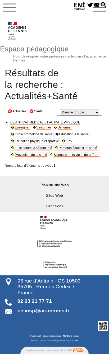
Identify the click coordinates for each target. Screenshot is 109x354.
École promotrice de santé (33, 134)
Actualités (19, 111)
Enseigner (22, 127)
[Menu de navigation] (9, 7)
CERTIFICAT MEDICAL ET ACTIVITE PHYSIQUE (45, 122)
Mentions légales (71, 335)
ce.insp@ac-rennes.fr (43, 310)
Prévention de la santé (31, 155)
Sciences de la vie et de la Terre (76, 155)
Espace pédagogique (53, 53)
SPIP (76, 341)
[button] (103, 5)
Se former (65, 127)
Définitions (54, 206)
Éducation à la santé (73, 134)
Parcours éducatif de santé (78, 148)
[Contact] (96, 5)
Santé (38, 111)
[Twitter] (90, 5)
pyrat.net (43, 341)
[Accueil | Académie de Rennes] (54, 222)
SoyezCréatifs (60, 341)
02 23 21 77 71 (34, 301)
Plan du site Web (54, 185)
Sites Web (54, 195)
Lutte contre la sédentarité (33, 148)
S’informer (43, 127)
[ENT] (79, 7)
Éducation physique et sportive (37, 141)
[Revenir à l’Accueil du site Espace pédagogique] (18, 31)
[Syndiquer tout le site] (78, 350)
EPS (69, 141)
